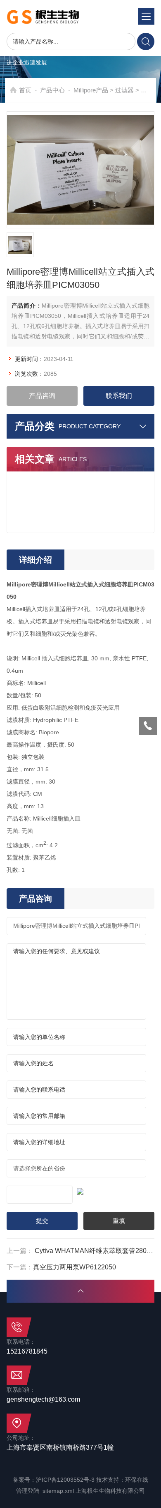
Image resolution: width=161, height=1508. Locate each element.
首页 (25, 90)
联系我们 (119, 395)
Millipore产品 (90, 90)
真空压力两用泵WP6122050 (74, 1267)
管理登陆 (27, 1490)
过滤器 (124, 90)
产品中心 (52, 90)
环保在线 (136, 1479)
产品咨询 (42, 395)
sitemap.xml (58, 1490)
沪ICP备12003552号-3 (65, 1479)
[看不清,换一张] (81, 1190)
